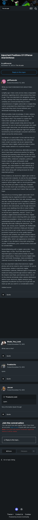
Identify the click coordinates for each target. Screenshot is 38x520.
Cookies (28, 514)
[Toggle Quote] (4, 397)
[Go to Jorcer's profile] (4, 389)
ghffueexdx (7, 63)
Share (9, 451)
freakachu (11, 364)
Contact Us (19, 514)
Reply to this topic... (12, 440)
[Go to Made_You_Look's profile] (4, 343)
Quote (9, 295)
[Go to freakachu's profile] (4, 366)
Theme (10, 514)
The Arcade (20, 65)
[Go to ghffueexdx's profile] (4, 81)
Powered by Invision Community (19, 517)
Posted (16, 83)
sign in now (14, 427)
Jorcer (10, 387)
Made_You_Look (14, 342)
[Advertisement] (19, 31)
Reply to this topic (19, 72)
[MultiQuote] (3, 294)
